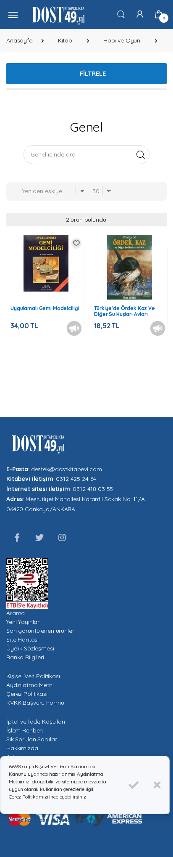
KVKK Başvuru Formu (35, 702)
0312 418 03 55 (93, 489)
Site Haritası (22, 639)
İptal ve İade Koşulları (35, 721)
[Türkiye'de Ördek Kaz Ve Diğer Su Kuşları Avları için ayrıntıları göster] (129, 267)
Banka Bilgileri (25, 657)
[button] (121, 14)
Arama (15, 613)
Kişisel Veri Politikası (33, 676)
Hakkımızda (22, 748)
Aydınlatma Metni (30, 685)
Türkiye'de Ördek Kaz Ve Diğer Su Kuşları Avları (124, 311)
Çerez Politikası (26, 694)
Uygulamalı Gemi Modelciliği (44, 308)
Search (140, 154)
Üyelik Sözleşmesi (30, 648)
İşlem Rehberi (24, 730)
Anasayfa (19, 40)
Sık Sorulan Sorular (31, 739)
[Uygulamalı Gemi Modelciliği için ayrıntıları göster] (46, 263)
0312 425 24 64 (76, 479)
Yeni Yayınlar (22, 622)
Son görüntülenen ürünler (40, 630)
